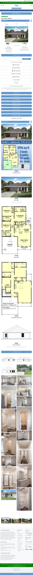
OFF (18, 45)
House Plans (4, 10)
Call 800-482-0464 (16, 8)
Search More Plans (17, 13)
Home (1, 10)
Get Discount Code (16, 115)
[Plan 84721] (16, 520)
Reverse (17, 198)
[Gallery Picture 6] (24, 380)
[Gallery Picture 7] (24, 391)
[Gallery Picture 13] (8, 443)
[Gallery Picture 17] (8, 477)
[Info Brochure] (16, 146)
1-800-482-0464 (29, 535)
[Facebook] (26, 1)
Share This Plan (17, 102)
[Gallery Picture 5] (8, 380)
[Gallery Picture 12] (24, 435)
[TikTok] (30, 1)
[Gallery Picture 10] (24, 418)
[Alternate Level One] (16, 288)
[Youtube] (29, 1)
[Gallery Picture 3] (8, 370)
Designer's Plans (17, 105)
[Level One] (16, 230)
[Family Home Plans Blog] (31, 1)
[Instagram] (27, 1)
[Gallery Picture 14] (24, 452)
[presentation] (2, 521)
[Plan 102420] (27, 520)
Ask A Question (16, 99)
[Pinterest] (24, 1)
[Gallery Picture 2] (24, 359)
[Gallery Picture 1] (8, 359)
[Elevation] (16, 34)
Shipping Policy (20, 535)
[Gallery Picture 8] (8, 397)
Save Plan (17, 96)
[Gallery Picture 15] (8, 461)
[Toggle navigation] (30, 20)
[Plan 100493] (6, 520)
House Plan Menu (5, 20)
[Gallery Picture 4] (24, 370)
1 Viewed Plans (17, 112)
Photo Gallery (17, 109)
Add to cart (17, 55)
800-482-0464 (18, 118)
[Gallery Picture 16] (24, 475)
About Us (19, 540)
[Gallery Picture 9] (24, 401)
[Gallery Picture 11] (8, 420)
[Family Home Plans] (16, 5)
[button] (15, 524)
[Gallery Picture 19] (8, 495)
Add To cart (17, 93)
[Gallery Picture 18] (24, 499)
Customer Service (20, 533)
